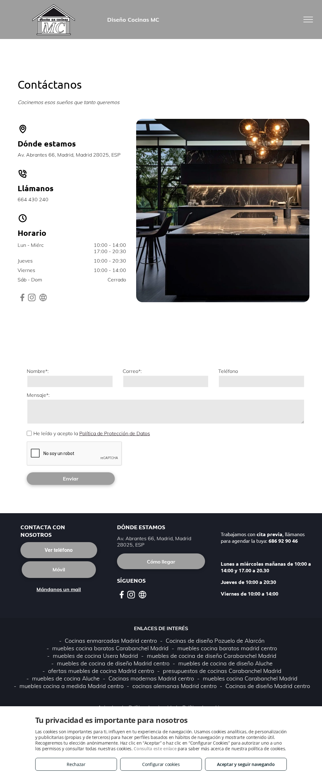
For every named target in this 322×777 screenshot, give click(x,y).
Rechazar (76, 764)
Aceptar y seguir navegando (246, 764)
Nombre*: (38, 371)
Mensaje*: (38, 395)
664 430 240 (33, 199)
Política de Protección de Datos (114, 433)
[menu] (308, 19)
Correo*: (132, 371)
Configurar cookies (161, 764)
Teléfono (228, 371)
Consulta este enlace (155, 749)
